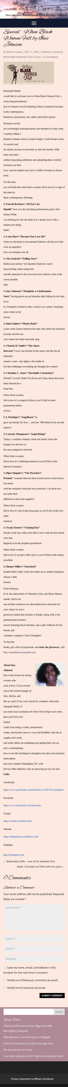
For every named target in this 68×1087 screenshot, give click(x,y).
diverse (46, 52)
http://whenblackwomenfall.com (19, 652)
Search (59, 1011)
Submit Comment (52, 995)
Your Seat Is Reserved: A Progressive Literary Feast (33, 1056)
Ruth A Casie (14, 52)
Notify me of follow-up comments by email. (32, 980)
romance (57, 52)
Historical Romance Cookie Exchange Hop (28, 1043)
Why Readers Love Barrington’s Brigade (26, 1037)
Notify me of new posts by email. (26, 988)
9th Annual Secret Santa (17, 1050)
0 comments (50, 57)
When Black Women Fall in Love (22, 57)
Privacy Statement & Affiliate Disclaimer (32, 1078)
